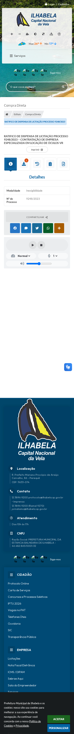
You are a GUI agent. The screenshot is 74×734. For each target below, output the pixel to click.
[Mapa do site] (51, 34)
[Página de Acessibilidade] (59, 34)
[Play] (33, 245)
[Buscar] (63, 87)
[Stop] (41, 245)
